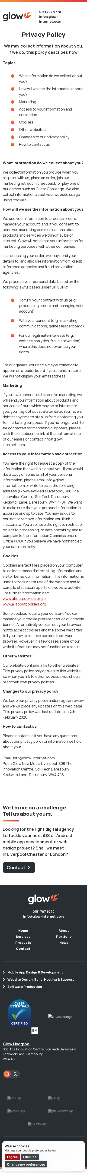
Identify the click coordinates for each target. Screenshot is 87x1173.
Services (23, 936)
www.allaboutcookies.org (24, 604)
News (63, 942)
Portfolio (64, 936)
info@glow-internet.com (43, 916)
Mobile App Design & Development (35, 972)
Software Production (24, 986)
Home (23, 930)
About (64, 930)
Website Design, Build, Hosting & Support (40, 979)
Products (23, 942)
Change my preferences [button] (26, 1164)
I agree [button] (12, 1157)
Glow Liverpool (16, 1043)
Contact (16, 867)
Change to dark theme (11, 1074)
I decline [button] (29, 1157)
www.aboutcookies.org (23, 598)
